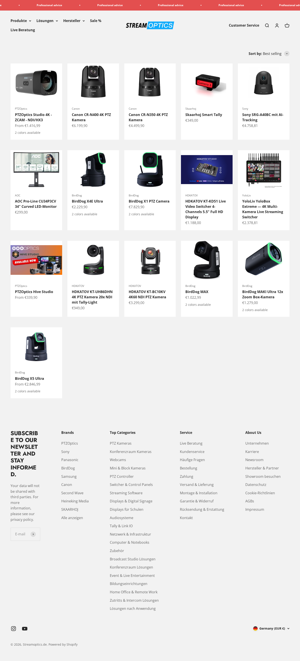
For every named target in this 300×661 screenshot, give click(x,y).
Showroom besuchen (263, 476)
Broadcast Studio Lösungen (132, 559)
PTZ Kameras (121, 443)
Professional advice (37, 5)
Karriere (252, 451)
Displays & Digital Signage (131, 501)
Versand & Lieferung (197, 484)
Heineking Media (75, 501)
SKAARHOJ (69, 509)
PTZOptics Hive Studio (34, 291)
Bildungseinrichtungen (128, 583)
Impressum (254, 509)
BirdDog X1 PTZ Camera (149, 201)
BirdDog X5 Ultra (29, 378)
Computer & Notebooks (129, 542)
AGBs (249, 501)
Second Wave (72, 493)
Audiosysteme (121, 517)
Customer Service (244, 25)
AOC (17, 195)
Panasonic (69, 459)
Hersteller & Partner (262, 468)
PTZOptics (21, 108)
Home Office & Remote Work (133, 592)
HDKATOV (191, 195)
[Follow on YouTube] (25, 629)
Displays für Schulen (126, 509)
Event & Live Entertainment (132, 575)
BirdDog (77, 195)
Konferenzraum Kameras (131, 451)
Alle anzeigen (72, 517)
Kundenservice (192, 451)
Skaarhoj (190, 108)
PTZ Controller (122, 476)
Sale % (95, 20)
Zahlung (186, 476)
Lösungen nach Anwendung (133, 608)
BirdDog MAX (196, 291)
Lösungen (45, 20)
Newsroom (254, 459)
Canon (76, 108)
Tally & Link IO (121, 525)
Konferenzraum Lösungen (131, 567)
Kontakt (186, 517)
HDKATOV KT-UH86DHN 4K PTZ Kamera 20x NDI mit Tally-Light (92, 297)
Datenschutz (255, 484)
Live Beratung (23, 29)
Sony (245, 108)
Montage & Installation (198, 493)
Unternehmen (257, 443)
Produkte (19, 20)
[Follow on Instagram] (13, 629)
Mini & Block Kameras (128, 468)
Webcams (118, 459)
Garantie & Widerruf (196, 501)
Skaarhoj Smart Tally (203, 114)
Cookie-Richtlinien (260, 493)
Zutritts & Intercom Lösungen (134, 600)
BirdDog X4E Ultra (87, 201)
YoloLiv (246, 195)
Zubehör (117, 550)
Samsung (69, 476)
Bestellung (188, 468)
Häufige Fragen (192, 459)
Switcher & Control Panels (131, 484)
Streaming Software (126, 493)
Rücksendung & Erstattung (202, 509)
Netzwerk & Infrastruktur (130, 534)
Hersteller (71, 20)
